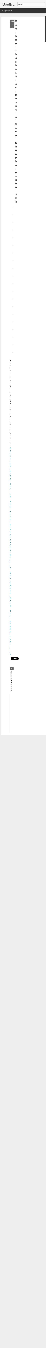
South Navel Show (10, 589)
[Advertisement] (24, 60)
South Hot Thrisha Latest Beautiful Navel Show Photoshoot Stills (16, 111)
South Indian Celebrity (10, 472)
